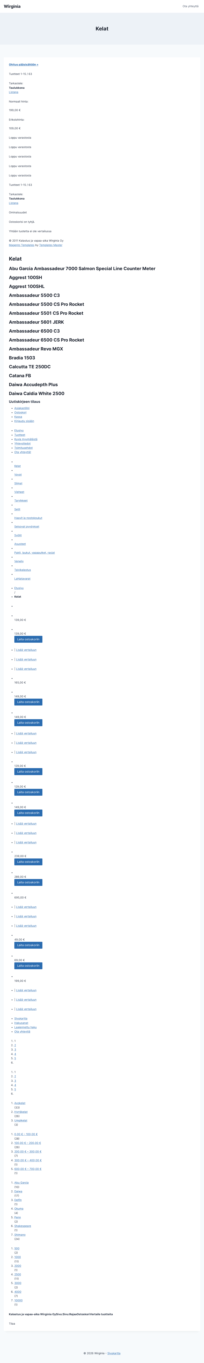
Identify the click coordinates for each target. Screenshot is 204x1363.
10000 (18, 1300)
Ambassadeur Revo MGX (36, 349)
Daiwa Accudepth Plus (33, 384)
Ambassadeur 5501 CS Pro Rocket (46, 313)
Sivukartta (20, 1018)
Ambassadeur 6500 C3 (34, 331)
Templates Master (50, 245)
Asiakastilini (21, 408)
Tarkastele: (16, 83)
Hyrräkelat (21, 1111)
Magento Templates (21, 245)
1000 (17, 1257)
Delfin (18, 1200)
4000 (17, 1291)
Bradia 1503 (22, 357)
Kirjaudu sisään (24, 421)
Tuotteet (19, 434)
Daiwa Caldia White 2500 (36, 393)
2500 (17, 1274)
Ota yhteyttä (191, 6)
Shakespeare (22, 1226)
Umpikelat (20, 1120)
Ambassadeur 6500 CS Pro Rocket (46, 340)
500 (16, 1248)
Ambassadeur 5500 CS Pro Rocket (46, 304)
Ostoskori (20, 412)
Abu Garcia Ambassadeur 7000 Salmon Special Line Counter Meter (82, 268)
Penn (17, 1217)
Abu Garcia (21, 1182)
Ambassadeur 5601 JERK (36, 322)
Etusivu (19, 430)
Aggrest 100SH (25, 277)
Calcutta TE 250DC (30, 366)
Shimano (20, 1234)
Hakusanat (21, 1023)
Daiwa (18, 1191)
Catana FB (20, 375)
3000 (17, 1283)
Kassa (18, 416)
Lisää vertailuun (26, 649)
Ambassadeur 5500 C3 (34, 295)
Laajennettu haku (25, 1027)
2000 (17, 1265)
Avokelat (19, 1103)
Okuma (18, 1208)
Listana (13, 92)
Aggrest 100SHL (27, 286)
